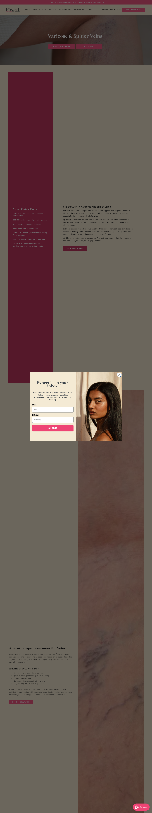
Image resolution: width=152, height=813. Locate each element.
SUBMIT (52, 428)
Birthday (35, 415)
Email (34, 404)
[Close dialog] (119, 375)
